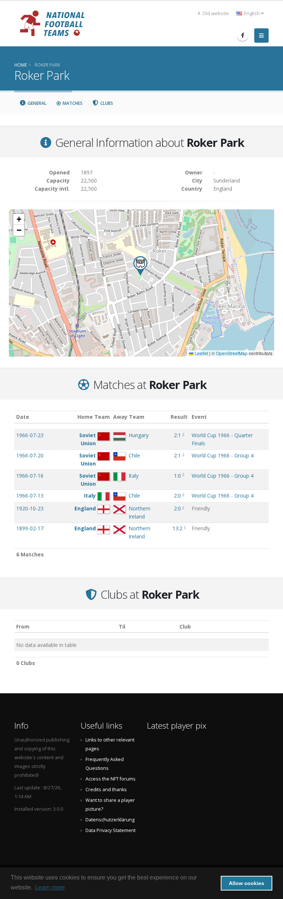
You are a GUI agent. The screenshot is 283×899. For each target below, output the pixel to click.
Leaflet (200, 353)
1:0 (177, 475)
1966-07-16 (29, 475)
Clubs (106, 103)
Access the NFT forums (110, 779)
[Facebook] (242, 35)
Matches (72, 103)
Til (122, 626)
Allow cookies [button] (246, 883)
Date (22, 416)
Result (179, 416)
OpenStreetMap (232, 353)
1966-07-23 (29, 435)
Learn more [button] (50, 887)
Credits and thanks (106, 789)
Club (185, 626)
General (36, 103)
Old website (215, 13)
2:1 (177, 435)
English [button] (252, 13)
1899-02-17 (29, 528)
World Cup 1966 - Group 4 (223, 455)
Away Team (128, 416)
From (22, 626)
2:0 (177, 495)
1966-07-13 (29, 495)
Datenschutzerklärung (109, 820)
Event (199, 416)
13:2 (177, 528)
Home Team (93, 416)
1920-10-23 (29, 508)
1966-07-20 (29, 455)
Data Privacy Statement (110, 830)
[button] (140, 265)
